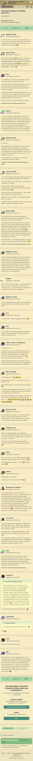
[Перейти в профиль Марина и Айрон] (3, 139)
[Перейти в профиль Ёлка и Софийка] (3, 373)
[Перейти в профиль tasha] (3, 640)
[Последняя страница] (31, 28)
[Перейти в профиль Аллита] (3, 472)
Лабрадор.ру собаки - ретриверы (16, 2)
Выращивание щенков (14, 22)
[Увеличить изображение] (17, 45)
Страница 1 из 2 (17, 28)
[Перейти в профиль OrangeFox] (3, 576)
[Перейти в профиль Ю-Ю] (3, 314)
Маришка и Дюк (9, 20)
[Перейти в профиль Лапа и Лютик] (3, 53)
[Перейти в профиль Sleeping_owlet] (3, 428)
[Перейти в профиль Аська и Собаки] (3, 172)
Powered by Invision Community (16, 758)
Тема (8, 753)
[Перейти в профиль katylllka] (3, 279)
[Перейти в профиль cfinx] (3, 327)
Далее (27, 28)
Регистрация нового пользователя (16, 707)
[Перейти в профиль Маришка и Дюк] (3, 35)
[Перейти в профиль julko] (3, 653)
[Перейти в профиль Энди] (3, 551)
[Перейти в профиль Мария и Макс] (3, 212)
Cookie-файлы (16, 755)
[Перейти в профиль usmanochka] (3, 617)
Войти (16, 718)
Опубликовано (13, 36)
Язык (3, 753)
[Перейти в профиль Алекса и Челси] (3, 410)
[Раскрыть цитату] (4, 581)
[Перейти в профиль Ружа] (3, 453)
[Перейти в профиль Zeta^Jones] (3, 519)
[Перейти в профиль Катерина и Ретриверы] (3, 488)
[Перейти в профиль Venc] (3, 75)
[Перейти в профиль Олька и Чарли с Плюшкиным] (3, 343)
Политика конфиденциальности (21, 753)
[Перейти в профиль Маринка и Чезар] (3, 253)
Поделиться (8, 728)
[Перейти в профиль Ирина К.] (3, 112)
